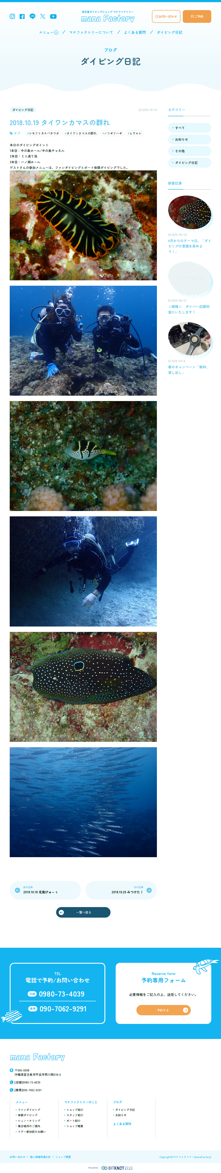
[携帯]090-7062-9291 (28, 1090)
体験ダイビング (28, 1115)
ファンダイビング (29, 1110)
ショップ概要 (74, 1126)
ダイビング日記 (169, 32)
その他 (180, 151)
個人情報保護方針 (40, 1157)
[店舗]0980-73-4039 (27, 1082)
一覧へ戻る (83, 912)
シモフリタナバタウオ (44, 133)
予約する (163, 1010)
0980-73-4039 (62, 993)
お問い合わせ (168, 16)
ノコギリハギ (113, 133)
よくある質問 (135, 32)
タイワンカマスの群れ (81, 133)
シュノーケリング (29, 1121)
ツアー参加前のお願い (32, 1132)
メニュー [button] (46, 32)
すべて (180, 127)
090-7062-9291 (63, 1008)
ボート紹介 (73, 1121)
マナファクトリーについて (91, 32)
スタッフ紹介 (74, 1115)
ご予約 (198, 16)
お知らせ (181, 139)
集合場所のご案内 (29, 1126)
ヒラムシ (135, 133)
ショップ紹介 (74, 1110)
